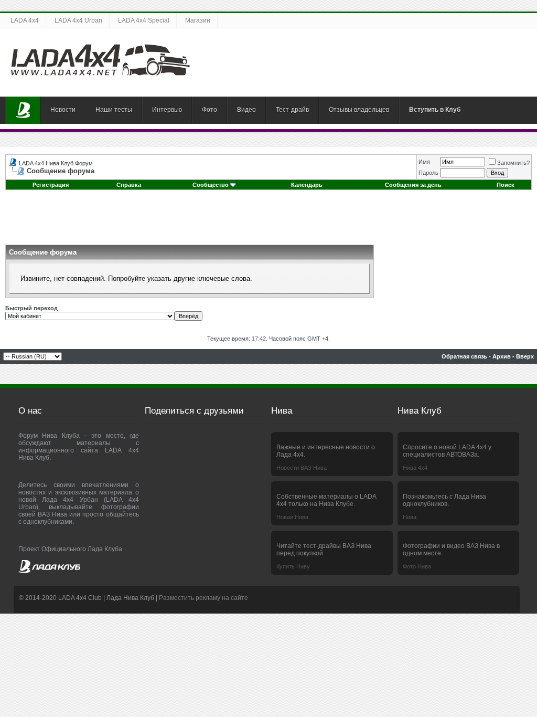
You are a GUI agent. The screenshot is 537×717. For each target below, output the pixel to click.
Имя (424, 162)
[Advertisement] (268, 221)
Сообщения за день (413, 185)
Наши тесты (113, 109)
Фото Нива (417, 566)
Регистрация (51, 185)
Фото (209, 109)
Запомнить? (513, 163)
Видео (246, 109)
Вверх (525, 356)
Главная (23, 110)
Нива (409, 517)
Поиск (505, 185)
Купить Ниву (293, 566)
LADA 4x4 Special (143, 20)
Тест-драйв (292, 109)
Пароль (428, 173)
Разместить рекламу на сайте (203, 598)
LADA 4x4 (24, 20)
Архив (501, 356)
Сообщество (210, 185)
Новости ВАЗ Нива (301, 468)
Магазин (197, 20)
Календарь (307, 185)
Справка (128, 185)
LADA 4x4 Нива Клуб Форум (56, 163)
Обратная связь (464, 356)
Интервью (167, 109)
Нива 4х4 (415, 468)
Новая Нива (292, 517)
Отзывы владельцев (359, 109)
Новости (63, 109)
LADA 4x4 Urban (78, 20)
